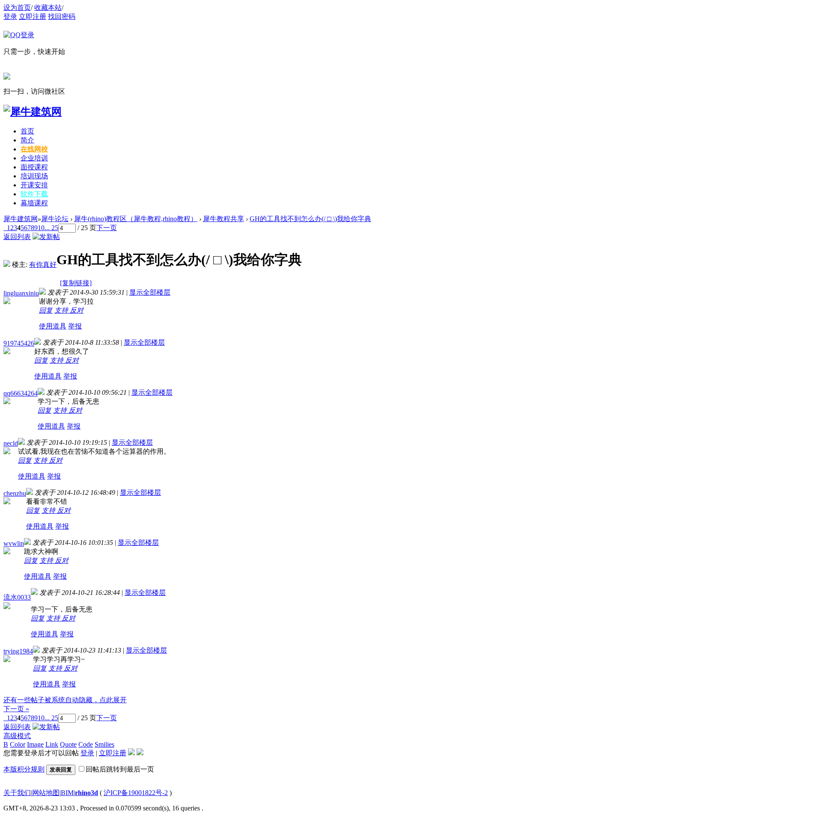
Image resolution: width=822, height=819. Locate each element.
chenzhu (14, 493)
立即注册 (32, 16)
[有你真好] (6, 264)
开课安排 (34, 185)
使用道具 (52, 326)
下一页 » (16, 709)
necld (10, 443)
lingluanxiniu (21, 293)
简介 (27, 140)
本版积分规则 (24, 769)
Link (51, 744)
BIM (67, 792)
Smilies (104, 744)
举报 (75, 326)
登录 (10, 16)
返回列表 (17, 236)
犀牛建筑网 (20, 218)
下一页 (106, 227)
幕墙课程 (34, 203)
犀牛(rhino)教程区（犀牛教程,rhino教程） (135, 218)
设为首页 (17, 7)
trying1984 (18, 651)
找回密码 (61, 16)
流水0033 (17, 597)
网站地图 (46, 792)
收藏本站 (48, 7)
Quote (68, 744)
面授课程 (34, 167)
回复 (46, 310)
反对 (76, 310)
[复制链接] (76, 283)
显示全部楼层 (149, 292)
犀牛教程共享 (223, 218)
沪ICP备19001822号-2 (136, 792)
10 (41, 227)
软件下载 (34, 194)
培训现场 (34, 176)
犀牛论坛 (54, 218)
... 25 (51, 227)
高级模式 (17, 735)
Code (85, 744)
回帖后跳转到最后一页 (120, 769)
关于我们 (17, 792)
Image (35, 744)
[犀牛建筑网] (32, 111)
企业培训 (34, 158)
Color (17, 744)
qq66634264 (20, 393)
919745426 (18, 343)
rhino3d (86, 792)
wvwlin (13, 543)
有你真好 (43, 264)
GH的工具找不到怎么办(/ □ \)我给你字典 (310, 218)
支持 (62, 310)
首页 (27, 131)
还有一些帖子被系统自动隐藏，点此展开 (65, 700)
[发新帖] (46, 236)
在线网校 (34, 149)
